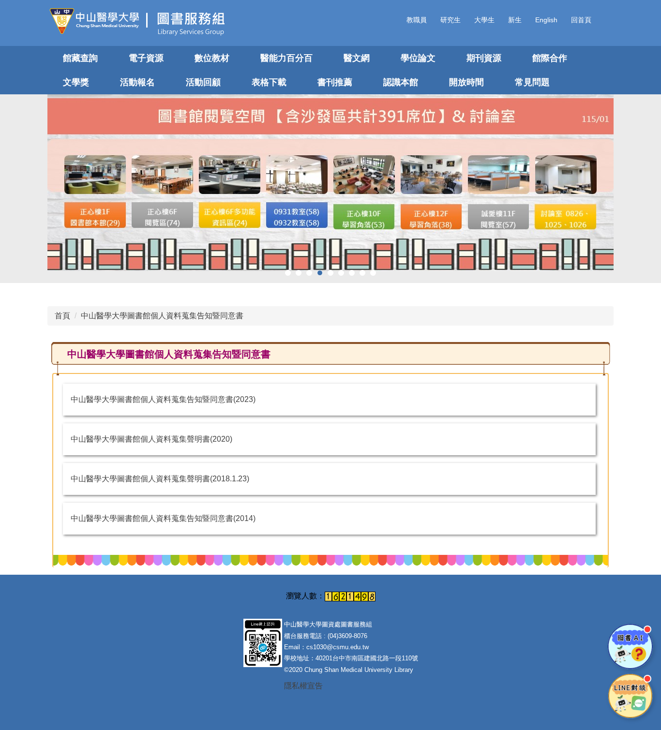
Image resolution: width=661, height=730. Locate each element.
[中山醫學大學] (98, 21)
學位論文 (418, 58)
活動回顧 (203, 82)
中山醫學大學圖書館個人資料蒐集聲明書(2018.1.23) (160, 479)
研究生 (450, 20)
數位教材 (212, 58)
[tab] (288, 273)
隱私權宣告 (303, 686)
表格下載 (269, 82)
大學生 (484, 20)
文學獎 (76, 82)
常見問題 (532, 82)
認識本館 (400, 82)
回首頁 (581, 20)
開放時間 (466, 82)
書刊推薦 (334, 82)
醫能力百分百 (286, 58)
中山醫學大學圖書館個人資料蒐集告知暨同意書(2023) (163, 399)
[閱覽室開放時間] (330, 182)
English (546, 20)
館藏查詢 (80, 58)
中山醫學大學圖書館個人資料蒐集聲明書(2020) (151, 439)
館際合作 (549, 58)
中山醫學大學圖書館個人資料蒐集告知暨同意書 (162, 316)
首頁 (62, 316)
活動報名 (137, 82)
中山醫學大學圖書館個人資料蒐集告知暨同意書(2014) (163, 518)
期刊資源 (483, 58)
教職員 (416, 20)
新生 (515, 20)
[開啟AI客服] (630, 647)
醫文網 (357, 58)
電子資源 (146, 58)
